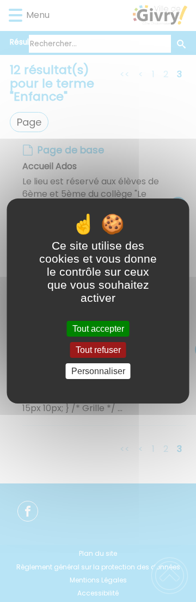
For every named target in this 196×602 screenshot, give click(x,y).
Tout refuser (98, 350)
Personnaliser (98, 371)
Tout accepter (98, 328)
